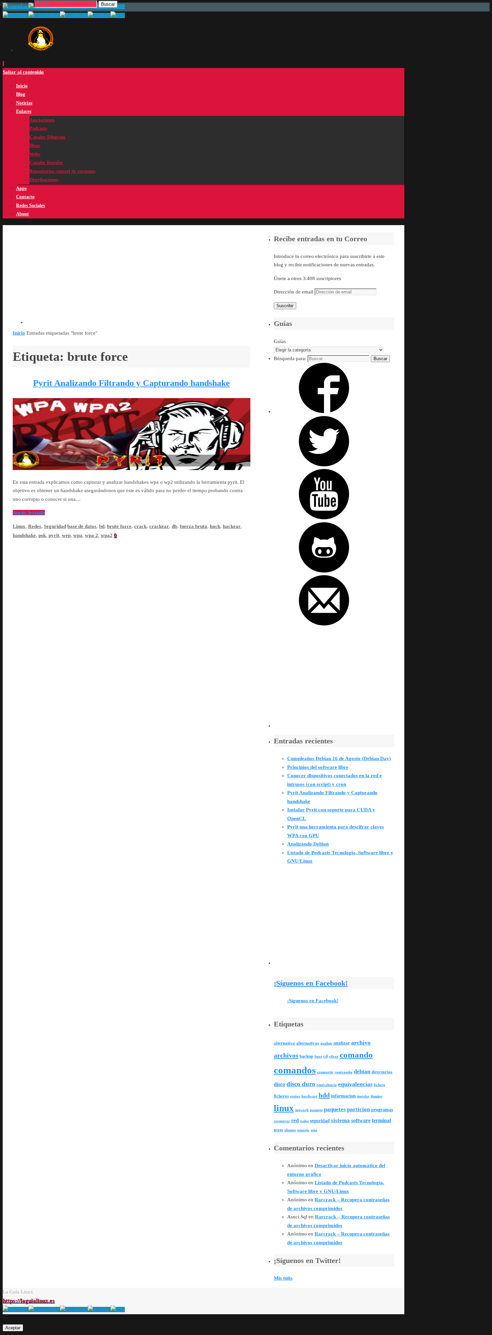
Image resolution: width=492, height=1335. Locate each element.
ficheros (281, 1096)
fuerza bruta (193, 526)
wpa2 (106, 535)
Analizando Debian (308, 844)
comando (356, 1054)
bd (101, 526)
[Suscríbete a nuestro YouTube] (324, 517)
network (302, 1110)
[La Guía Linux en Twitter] (99, 1309)
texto (278, 1130)
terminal (381, 1120)
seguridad (320, 1120)
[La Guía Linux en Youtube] (15, 1309)
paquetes (335, 1109)
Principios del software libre (317, 767)
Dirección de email (294, 291)
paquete (316, 1110)
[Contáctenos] (324, 623)
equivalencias (355, 1084)
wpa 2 (91, 535)
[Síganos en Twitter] (324, 464)
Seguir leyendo (29, 512)
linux (284, 1108)
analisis (326, 1043)
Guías (280, 341)
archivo (361, 1042)
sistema (340, 1120)
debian (362, 1071)
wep (66, 535)
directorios (382, 1072)
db (174, 526)
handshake (24, 535)
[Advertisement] (138, 277)
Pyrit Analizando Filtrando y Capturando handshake (131, 383)
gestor (295, 1096)
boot (318, 1056)
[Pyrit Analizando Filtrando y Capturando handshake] (131, 468)
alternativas (307, 1043)
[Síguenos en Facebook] (324, 411)
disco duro (300, 1083)
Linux (19, 526)
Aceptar (12, 1327)
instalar (363, 1096)
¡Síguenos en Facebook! (311, 983)
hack (215, 526)
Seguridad (55, 526)
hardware (309, 1096)
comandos (295, 1070)
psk (42, 535)
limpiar (377, 1096)
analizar (341, 1043)
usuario (303, 1130)
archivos (286, 1055)
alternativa (284, 1043)
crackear (159, 526)
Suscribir (285, 305)
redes (304, 1121)
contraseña (343, 1072)
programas (382, 1109)
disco (279, 1084)
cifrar (333, 1056)
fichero (379, 1085)
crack (140, 526)
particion (358, 1109)
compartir (325, 1072)
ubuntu (290, 1130)
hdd (324, 1095)
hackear (232, 526)
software (361, 1120)
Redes (34, 526)
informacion (343, 1095)
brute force (119, 526)
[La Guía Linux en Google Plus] (44, 1309)
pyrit (54, 535)
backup (306, 1056)
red (295, 1120)
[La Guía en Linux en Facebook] (74, 1309)
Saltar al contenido (23, 72)
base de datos (81, 526)
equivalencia (327, 1085)
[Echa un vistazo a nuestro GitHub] (324, 571)
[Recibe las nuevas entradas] (117, 1309)
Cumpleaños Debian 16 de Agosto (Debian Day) (339, 758)
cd (325, 1056)
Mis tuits (283, 1278)
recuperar (282, 1121)
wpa (77, 535)
